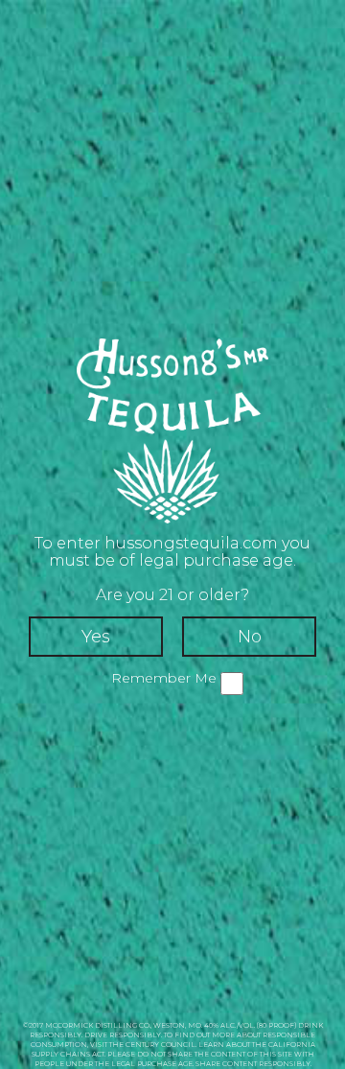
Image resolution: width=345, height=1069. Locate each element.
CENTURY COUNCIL (161, 1044)
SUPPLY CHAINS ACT (68, 1054)
